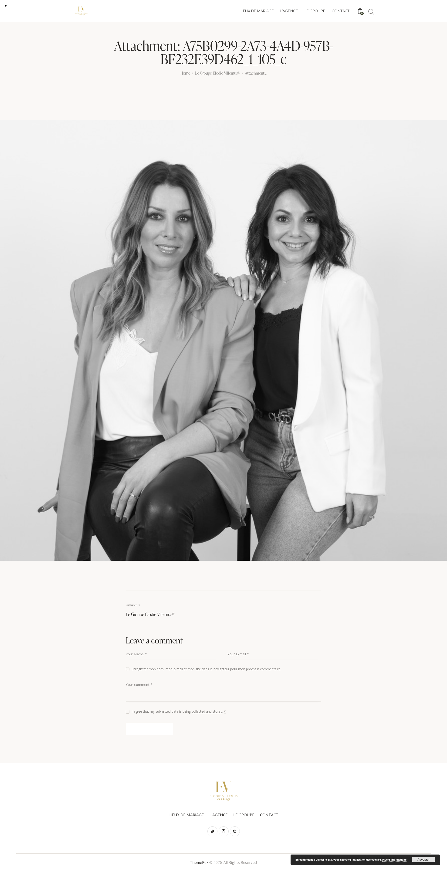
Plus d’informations (394, 859)
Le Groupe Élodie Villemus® (217, 73)
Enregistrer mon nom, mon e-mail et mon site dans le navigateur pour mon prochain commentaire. (206, 669)
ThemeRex (199, 862)
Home (185, 73)
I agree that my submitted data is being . (179, 711)
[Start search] (371, 12)
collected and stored (207, 711)
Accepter (423, 859)
